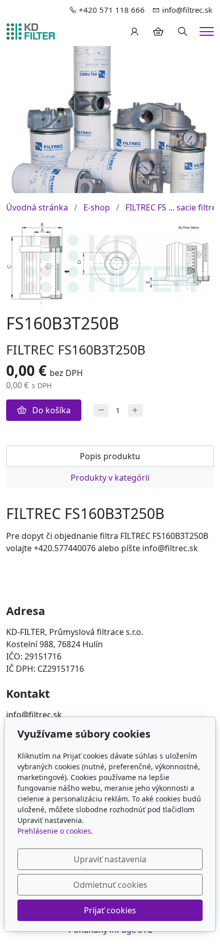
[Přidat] (135, 410)
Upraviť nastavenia (110, 859)
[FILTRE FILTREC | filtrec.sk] (30, 30)
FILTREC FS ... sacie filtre (170, 207)
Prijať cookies (110, 910)
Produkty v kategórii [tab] (110, 477)
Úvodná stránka (37, 207)
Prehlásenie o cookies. (55, 831)
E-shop (96, 207)
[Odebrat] (101, 410)
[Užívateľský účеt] (134, 32)
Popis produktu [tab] (110, 456)
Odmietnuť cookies (110, 884)
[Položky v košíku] (158, 32)
